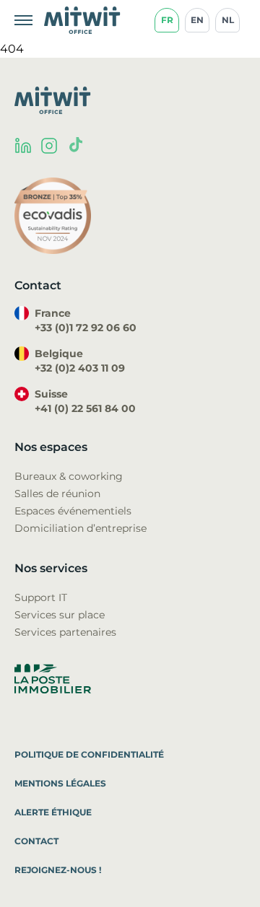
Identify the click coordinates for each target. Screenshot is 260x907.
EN (197, 19)
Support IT (40, 597)
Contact (36, 841)
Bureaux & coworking (68, 476)
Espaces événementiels (72, 510)
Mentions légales (60, 783)
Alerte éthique (53, 812)
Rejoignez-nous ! (57, 869)
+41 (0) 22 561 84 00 (85, 408)
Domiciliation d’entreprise (80, 528)
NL (228, 19)
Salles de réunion (57, 493)
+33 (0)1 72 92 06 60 (85, 327)
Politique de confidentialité (89, 754)
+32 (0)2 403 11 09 (80, 368)
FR (167, 19)
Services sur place (59, 614)
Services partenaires (65, 632)
